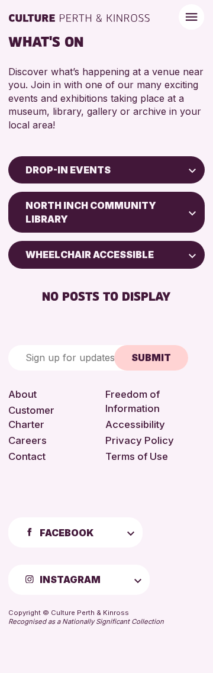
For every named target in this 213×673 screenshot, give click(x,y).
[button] (192, 169)
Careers (27, 440)
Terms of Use (136, 456)
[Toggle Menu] (191, 17)
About (22, 394)
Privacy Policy (139, 440)
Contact (27, 456)
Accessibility (135, 424)
